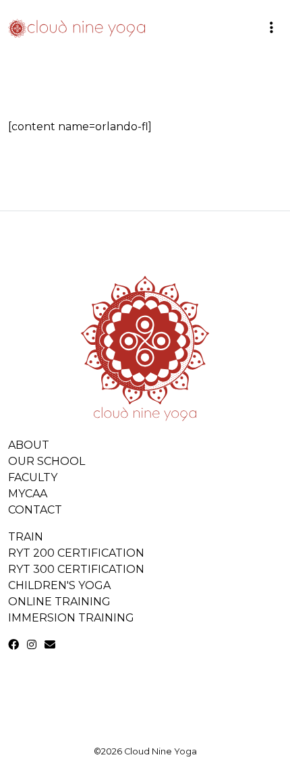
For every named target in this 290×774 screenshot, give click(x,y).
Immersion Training (71, 617)
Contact (35, 509)
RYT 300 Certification (76, 569)
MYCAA (27, 493)
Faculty (32, 477)
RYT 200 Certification (76, 553)
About (28, 445)
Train (25, 536)
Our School (46, 461)
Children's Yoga (59, 585)
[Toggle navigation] (271, 27)
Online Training (59, 601)
